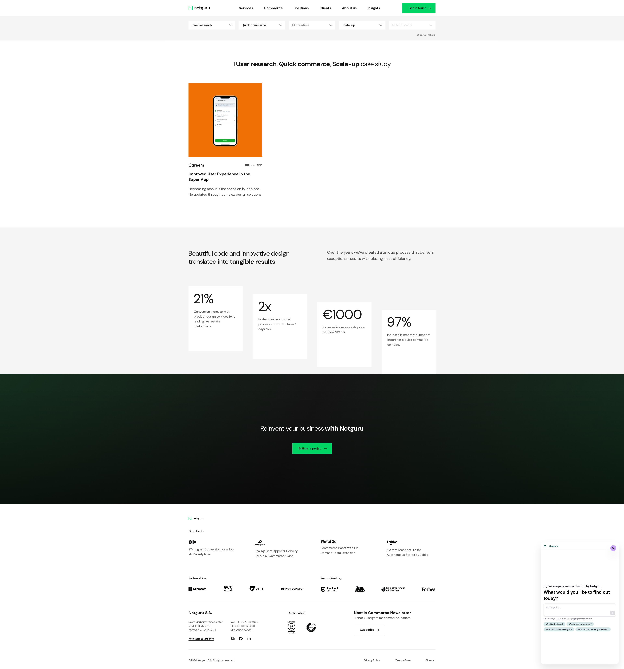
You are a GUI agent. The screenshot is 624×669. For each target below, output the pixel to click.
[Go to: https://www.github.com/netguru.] (241, 639)
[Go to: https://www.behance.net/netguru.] (233, 639)
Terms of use (403, 660)
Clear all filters (426, 34)
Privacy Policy (372, 660)
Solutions (301, 8)
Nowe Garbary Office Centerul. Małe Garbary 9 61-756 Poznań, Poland (205, 626)
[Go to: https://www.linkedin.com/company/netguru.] (249, 639)
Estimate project (311, 448)
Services (246, 8)
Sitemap (431, 660)
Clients (325, 8)
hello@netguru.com (201, 638)
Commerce (273, 8)
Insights (374, 8)
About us (349, 8)
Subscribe (367, 630)
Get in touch (417, 8)
